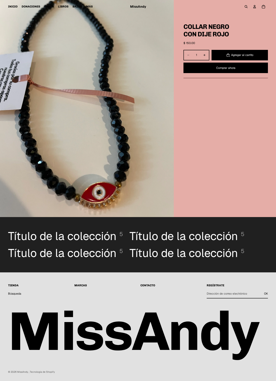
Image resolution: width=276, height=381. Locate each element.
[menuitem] (89, 6)
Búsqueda (14, 293)
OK (266, 293)
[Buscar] (246, 6)
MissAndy (23, 372)
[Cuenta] (254, 6)
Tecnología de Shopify (42, 372)
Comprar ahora (225, 68)
